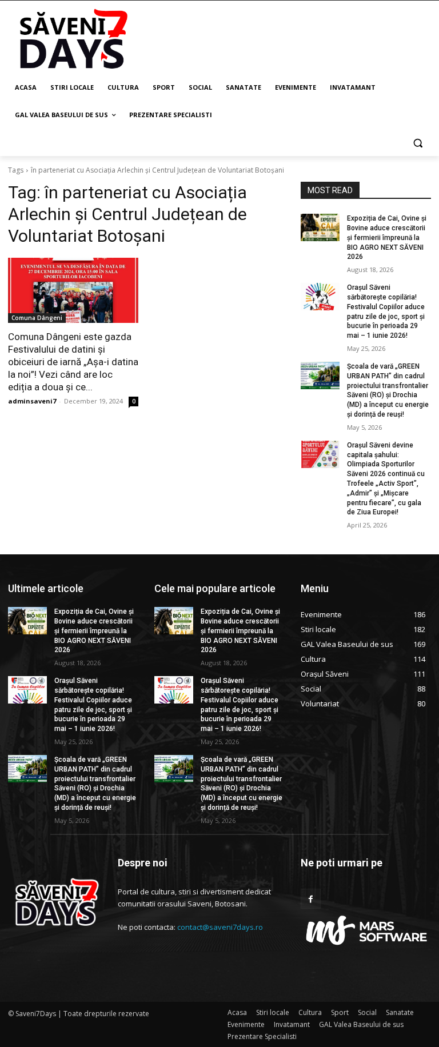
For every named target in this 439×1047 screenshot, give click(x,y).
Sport (340, 1012)
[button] (417, 142)
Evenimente (246, 1024)
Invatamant (292, 1024)
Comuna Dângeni (36, 318)
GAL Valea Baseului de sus (361, 1024)
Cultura (310, 1012)
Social (367, 1012)
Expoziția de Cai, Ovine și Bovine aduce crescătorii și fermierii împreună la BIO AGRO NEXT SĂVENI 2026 (386, 237)
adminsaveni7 (32, 401)
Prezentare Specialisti (262, 1036)
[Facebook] (311, 899)
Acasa (237, 1012)
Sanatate (400, 1012)
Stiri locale (272, 1012)
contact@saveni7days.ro (220, 927)
